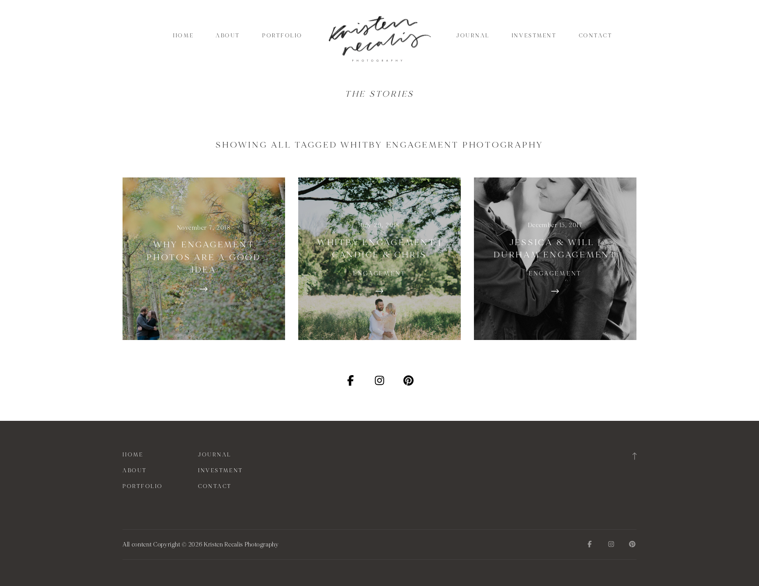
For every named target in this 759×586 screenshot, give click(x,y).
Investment (534, 35)
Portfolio (282, 35)
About (228, 35)
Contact (596, 35)
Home (183, 35)
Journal (473, 35)
